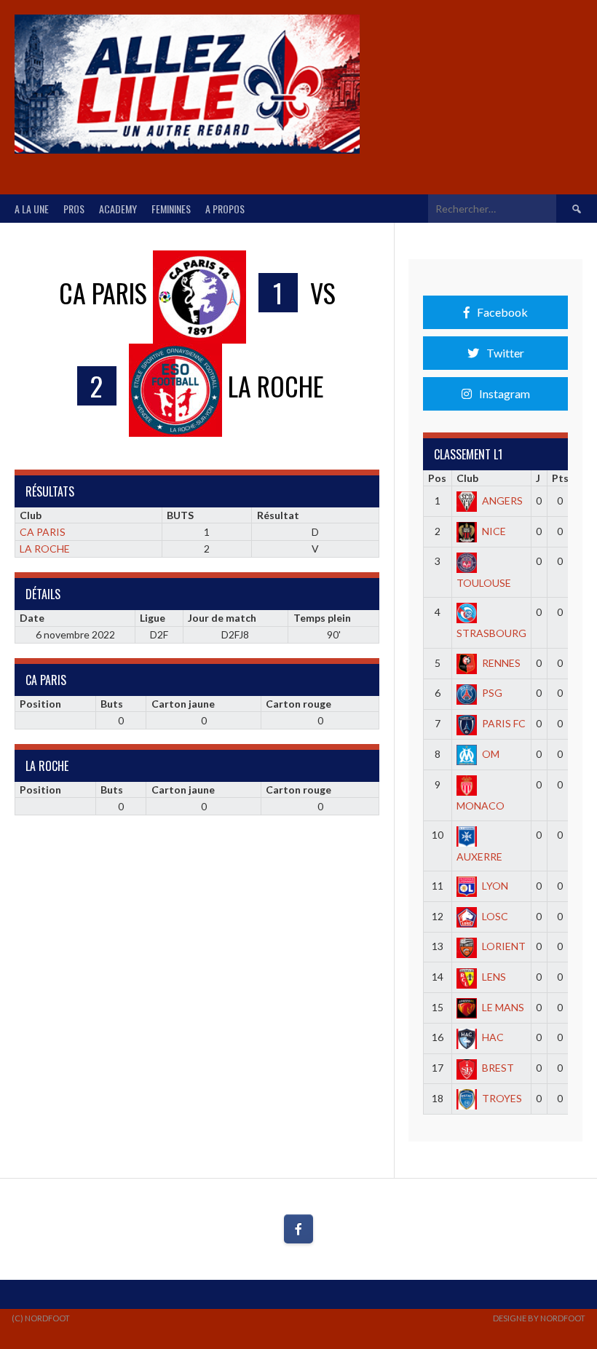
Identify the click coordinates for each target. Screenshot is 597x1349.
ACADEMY (118, 208)
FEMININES (171, 208)
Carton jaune (183, 703)
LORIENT (504, 946)
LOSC (495, 916)
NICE (494, 531)
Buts (111, 703)
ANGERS (502, 500)
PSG (492, 693)
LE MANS (503, 1007)
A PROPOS (225, 208)
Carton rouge (298, 703)
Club (467, 478)
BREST (498, 1067)
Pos (437, 478)
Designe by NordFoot (539, 1318)
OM (490, 754)
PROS (73, 208)
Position (40, 703)
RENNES (501, 663)
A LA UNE (32, 208)
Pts (560, 478)
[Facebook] (298, 1228)
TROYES (502, 1098)
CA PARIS (43, 532)
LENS (494, 976)
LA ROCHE (45, 548)
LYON (495, 885)
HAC (493, 1037)
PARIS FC (504, 723)
